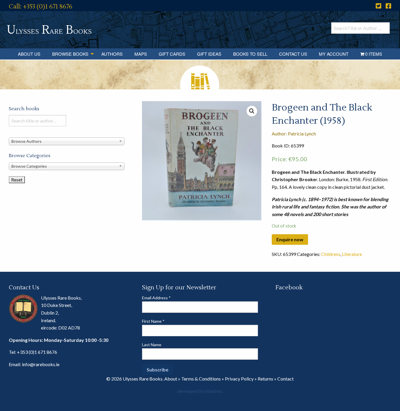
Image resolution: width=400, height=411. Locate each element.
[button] (252, 111)
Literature (352, 254)
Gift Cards (172, 54)
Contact (285, 378)
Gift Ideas (209, 54)
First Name (153, 321)
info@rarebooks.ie (40, 364)
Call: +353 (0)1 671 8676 (40, 7)
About (170, 378)
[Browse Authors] (66, 141)
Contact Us (293, 54)
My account (333, 54)
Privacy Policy (239, 378)
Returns (265, 378)
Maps (140, 54)
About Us (29, 54)
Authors (112, 54)
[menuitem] (29, 54)
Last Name (151, 344)
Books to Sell (250, 54)
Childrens (330, 254)
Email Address (156, 297)
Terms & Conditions (201, 378)
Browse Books (70, 54)
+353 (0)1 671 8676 (37, 352)
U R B (49, 30)
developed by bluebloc (200, 391)
